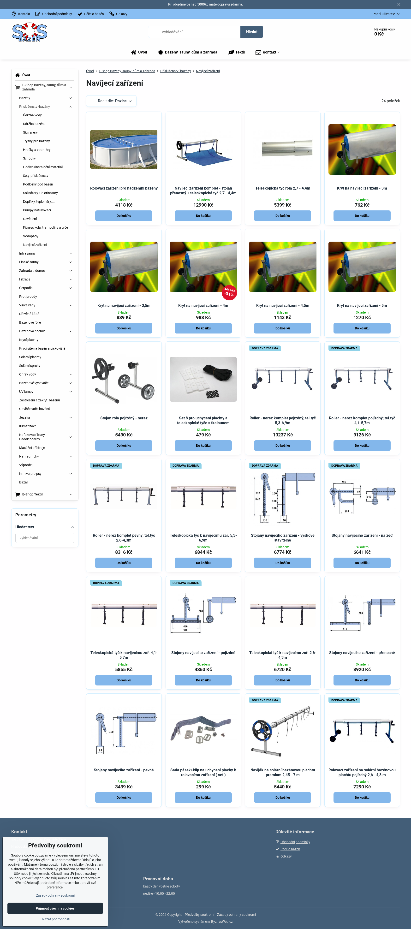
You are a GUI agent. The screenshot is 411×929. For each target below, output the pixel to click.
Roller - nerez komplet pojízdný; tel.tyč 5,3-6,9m (283, 420)
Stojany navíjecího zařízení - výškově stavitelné (283, 537)
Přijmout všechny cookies (55, 908)
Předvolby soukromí (199, 915)
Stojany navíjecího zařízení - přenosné (362, 652)
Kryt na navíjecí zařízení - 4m (203, 305)
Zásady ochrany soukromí (236, 915)
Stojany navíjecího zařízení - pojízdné (203, 652)
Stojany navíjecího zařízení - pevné (124, 770)
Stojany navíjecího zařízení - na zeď (362, 535)
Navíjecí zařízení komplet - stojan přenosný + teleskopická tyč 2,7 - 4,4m (203, 190)
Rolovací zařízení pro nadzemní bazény (124, 188)
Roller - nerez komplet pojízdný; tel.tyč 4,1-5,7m (362, 420)
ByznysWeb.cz (222, 921)
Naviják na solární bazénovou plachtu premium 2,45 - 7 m (282, 772)
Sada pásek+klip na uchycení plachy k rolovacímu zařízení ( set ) (203, 772)
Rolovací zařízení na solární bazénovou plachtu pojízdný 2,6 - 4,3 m (362, 772)
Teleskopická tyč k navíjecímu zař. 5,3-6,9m (203, 537)
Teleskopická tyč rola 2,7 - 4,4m (282, 188)
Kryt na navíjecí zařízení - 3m (362, 188)
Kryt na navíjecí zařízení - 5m (362, 305)
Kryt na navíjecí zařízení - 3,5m (123, 305)
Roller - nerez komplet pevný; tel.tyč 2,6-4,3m (124, 537)
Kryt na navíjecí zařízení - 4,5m (282, 305)
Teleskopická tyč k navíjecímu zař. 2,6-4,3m (282, 655)
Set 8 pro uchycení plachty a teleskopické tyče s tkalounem (203, 420)
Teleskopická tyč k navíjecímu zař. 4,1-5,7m (123, 655)
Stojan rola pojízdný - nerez (124, 418)
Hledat (251, 32)
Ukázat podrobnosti (55, 919)
